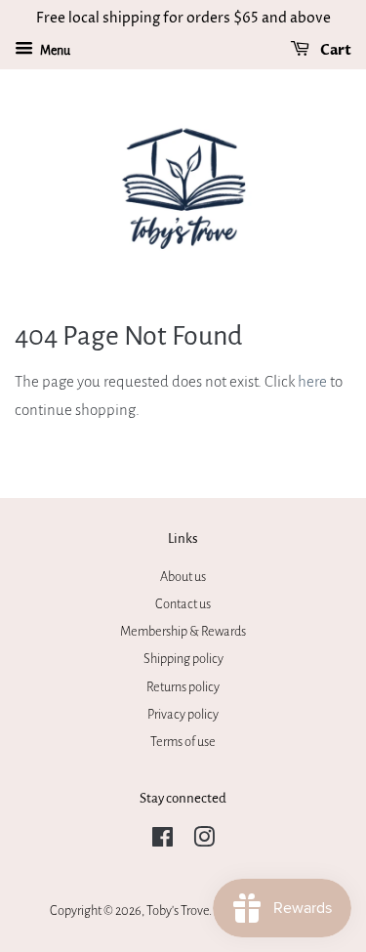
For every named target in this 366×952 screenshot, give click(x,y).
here (312, 381)
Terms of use (183, 741)
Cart (334, 50)
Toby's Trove (177, 910)
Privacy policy (183, 714)
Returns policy (183, 687)
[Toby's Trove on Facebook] (162, 841)
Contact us (183, 604)
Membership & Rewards (183, 631)
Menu (54, 51)
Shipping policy (183, 658)
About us (183, 576)
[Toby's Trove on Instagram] (204, 841)
